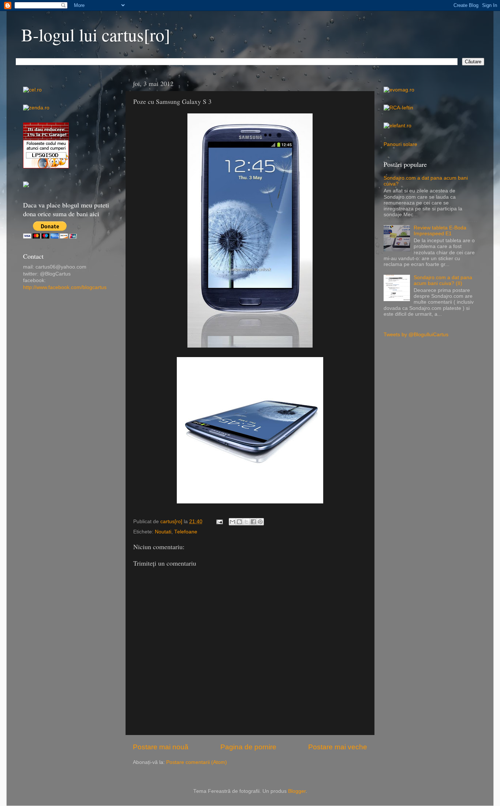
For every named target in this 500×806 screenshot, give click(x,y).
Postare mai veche (337, 747)
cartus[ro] (172, 521)
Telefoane (185, 532)
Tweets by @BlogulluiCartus (416, 334)
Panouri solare (400, 144)
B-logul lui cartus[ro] (95, 34)
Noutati (163, 532)
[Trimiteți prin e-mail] (232, 521)
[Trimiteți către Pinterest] (260, 521)
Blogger (297, 791)
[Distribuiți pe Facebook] (253, 521)
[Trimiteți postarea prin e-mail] (219, 521)
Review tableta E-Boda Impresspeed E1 (440, 230)
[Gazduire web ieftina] (26, 185)
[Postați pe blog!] (239, 521)
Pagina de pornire (248, 747)
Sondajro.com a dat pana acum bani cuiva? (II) (443, 280)
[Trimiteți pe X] (246, 521)
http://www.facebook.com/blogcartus (65, 287)
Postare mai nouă (161, 747)
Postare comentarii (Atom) (196, 762)
